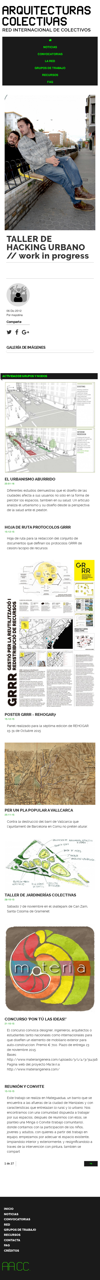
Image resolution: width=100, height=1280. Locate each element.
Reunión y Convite (24, 1086)
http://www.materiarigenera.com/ (33, 1069)
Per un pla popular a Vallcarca (39, 810)
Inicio (8, 1209)
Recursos (50, 75)
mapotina (17, 315)
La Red (50, 61)
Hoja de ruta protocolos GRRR (38, 527)
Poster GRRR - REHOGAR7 (30, 714)
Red (7, 1224)
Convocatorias (50, 54)
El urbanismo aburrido (30, 479)
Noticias (50, 47)
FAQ (50, 82)
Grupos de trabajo (50, 68)
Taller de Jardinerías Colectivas (40, 895)
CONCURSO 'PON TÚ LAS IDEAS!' (36, 1019)
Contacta (12, 1240)
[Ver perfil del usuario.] (18, 304)
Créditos (11, 1250)
